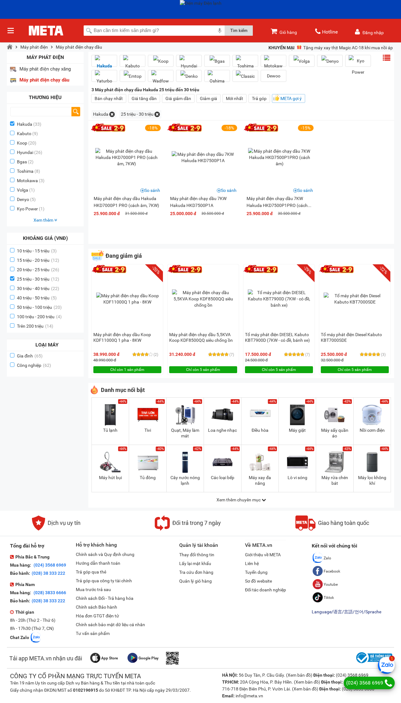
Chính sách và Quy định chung (105, 554)
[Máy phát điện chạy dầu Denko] (188, 76)
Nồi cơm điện (372, 430)
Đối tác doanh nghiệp (265, 589)
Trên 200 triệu (35, 326)
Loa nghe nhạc (222, 430)
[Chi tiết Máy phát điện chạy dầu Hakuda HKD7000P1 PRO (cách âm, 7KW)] (126, 157)
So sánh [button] (152, 190)
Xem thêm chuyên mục (239, 499)
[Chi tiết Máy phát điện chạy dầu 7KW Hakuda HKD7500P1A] (203, 157)
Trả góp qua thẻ (91, 571)
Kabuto (24, 133)
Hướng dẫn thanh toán (98, 563)
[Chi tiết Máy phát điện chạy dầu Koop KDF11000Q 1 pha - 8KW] (127, 298)
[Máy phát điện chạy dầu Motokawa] (273, 63)
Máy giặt (297, 430)
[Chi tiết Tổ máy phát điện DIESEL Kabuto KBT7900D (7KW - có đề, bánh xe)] (279, 298)
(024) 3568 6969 (49, 565)
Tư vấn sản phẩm (93, 633)
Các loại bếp (222, 477)
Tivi (147, 430)
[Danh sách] (386, 57)
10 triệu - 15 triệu (37, 250)
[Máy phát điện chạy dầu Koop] (160, 61)
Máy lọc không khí (372, 480)
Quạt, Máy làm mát (185, 433)
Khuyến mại (281, 47)
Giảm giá (208, 98)
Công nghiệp (34, 365)
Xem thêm (44, 220)
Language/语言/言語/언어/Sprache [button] (346, 611)
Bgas (22, 161)
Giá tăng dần (144, 98)
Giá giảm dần (178, 98)
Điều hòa (260, 430)
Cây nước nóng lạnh (185, 480)
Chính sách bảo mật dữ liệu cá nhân (110, 624)
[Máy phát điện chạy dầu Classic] (245, 76)
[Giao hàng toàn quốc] (332, 528)
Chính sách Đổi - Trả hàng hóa (104, 598)
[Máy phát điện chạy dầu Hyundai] (188, 63)
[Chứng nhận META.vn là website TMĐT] (373, 663)
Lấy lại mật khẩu (195, 563)
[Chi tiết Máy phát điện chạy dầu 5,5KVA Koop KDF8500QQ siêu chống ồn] (203, 298)
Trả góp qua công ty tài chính (104, 580)
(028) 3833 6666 (49, 592)
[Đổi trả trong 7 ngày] (188, 528)
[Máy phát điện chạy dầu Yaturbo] (104, 78)
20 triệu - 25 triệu (38, 269)
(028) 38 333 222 (48, 573)
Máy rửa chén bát (334, 480)
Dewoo (273, 75)
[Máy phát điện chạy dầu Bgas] (217, 61)
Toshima (25, 171)
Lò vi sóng (297, 477)
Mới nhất (234, 98)
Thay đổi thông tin (196, 554)
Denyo (23, 199)
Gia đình (30, 355)
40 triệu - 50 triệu (37, 297)
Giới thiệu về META (263, 554)
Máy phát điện (34, 47)
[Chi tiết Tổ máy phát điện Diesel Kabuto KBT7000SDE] (355, 298)
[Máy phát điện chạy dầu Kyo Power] (358, 66)
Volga (22, 190)
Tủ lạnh (110, 430)
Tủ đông (148, 477)
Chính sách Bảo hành (96, 607)
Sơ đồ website (258, 581)
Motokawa (27, 180)
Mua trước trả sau (93, 589)
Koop (22, 142)
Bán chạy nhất (109, 98)
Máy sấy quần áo (334, 433)
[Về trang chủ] (10, 47)
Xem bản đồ (299, 675)
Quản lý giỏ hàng (195, 581)
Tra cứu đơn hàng (196, 572)
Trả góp (259, 98)
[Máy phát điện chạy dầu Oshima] (217, 78)
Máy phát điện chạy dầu (79, 47)
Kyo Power (27, 208)
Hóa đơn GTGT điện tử (97, 615)
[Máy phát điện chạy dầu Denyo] (329, 61)
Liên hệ (252, 563)
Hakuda (24, 124)
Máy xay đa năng (260, 480)
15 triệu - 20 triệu (38, 260)
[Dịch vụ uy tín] (56, 528)
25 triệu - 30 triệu (38, 279)
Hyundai (25, 152)
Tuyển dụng (256, 572)
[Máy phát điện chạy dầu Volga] (301, 61)
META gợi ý (291, 98)
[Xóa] (112, 114)
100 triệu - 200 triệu (39, 316)
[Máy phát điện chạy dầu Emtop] (132, 76)
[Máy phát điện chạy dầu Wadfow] (160, 78)
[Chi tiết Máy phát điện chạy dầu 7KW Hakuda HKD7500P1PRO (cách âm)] (279, 157)
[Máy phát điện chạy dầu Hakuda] (104, 63)
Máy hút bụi (110, 477)
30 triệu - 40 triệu (38, 288)
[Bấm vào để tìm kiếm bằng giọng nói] (220, 30)
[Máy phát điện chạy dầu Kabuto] (132, 63)
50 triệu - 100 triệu (39, 307)
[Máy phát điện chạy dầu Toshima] (245, 63)
